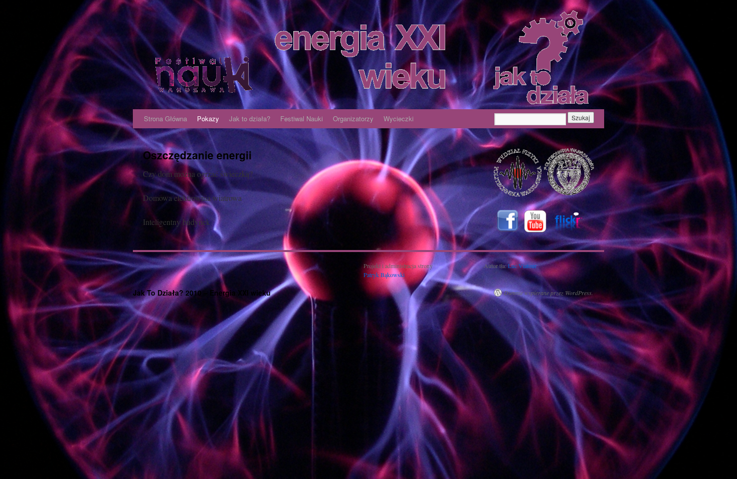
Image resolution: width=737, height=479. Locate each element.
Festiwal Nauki (301, 118)
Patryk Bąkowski (384, 275)
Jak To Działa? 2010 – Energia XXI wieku (202, 293)
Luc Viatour (522, 266)
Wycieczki (399, 118)
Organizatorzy (353, 118)
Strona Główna (165, 118)
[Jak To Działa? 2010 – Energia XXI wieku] (368, 57)
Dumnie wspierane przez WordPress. (548, 293)
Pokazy (208, 118)
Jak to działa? (249, 118)
